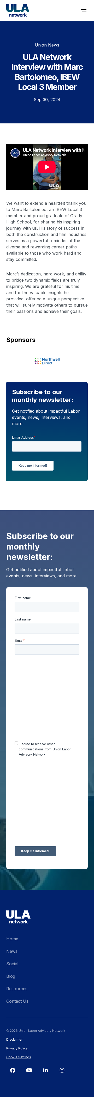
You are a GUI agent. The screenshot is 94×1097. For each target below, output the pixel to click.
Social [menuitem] (12, 963)
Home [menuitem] (12, 938)
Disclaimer (14, 1039)
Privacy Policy (17, 1048)
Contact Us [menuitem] (17, 1001)
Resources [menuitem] (16, 988)
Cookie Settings (18, 1057)
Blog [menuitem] (10, 976)
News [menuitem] (11, 951)
